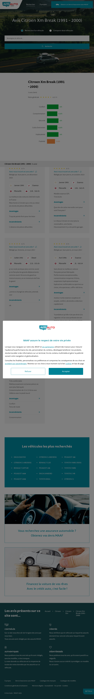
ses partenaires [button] (48, 347)
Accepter (66, 371)
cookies (69, 363)
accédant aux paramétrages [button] (16, 363)
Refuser (28, 371)
